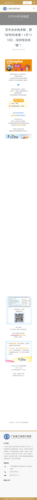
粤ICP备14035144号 (27, 499)
